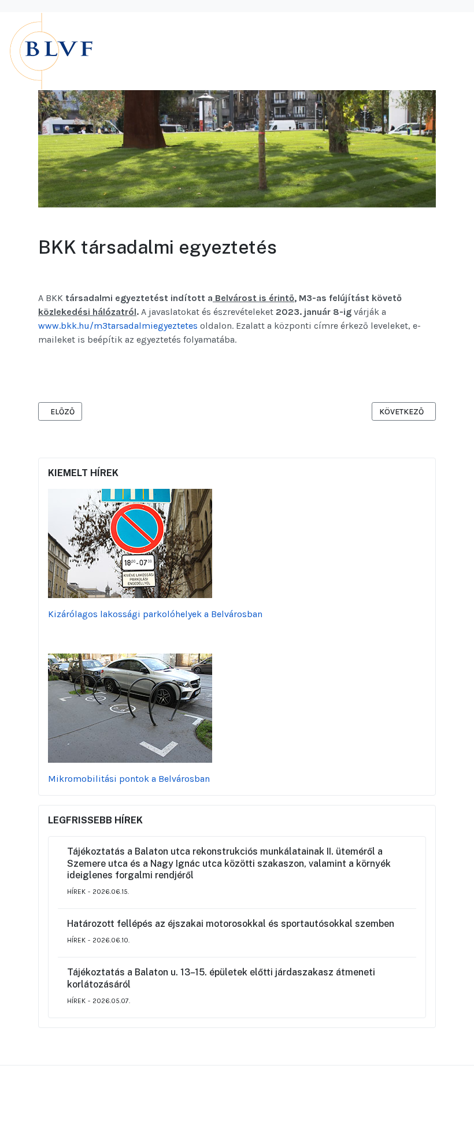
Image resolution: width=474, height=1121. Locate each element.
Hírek (76, 892)
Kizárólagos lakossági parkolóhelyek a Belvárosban (155, 613)
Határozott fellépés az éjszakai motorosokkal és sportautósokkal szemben (230, 923)
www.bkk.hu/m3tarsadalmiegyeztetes (118, 325)
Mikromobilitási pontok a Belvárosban (129, 778)
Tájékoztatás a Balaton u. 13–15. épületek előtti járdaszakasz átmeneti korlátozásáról (221, 978)
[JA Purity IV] (96, 50)
